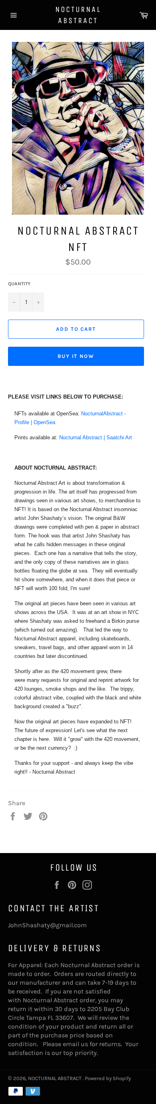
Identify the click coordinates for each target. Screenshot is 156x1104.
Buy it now (76, 356)
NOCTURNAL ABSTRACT (78, 15)
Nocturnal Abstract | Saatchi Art (95, 437)
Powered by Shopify (108, 1078)
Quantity (19, 283)
